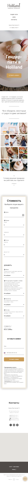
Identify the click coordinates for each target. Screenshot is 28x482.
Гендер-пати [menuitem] (14, 14)
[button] (14, 286)
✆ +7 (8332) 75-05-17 (14, 27)
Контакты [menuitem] (14, 19)
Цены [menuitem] (14, 17)
